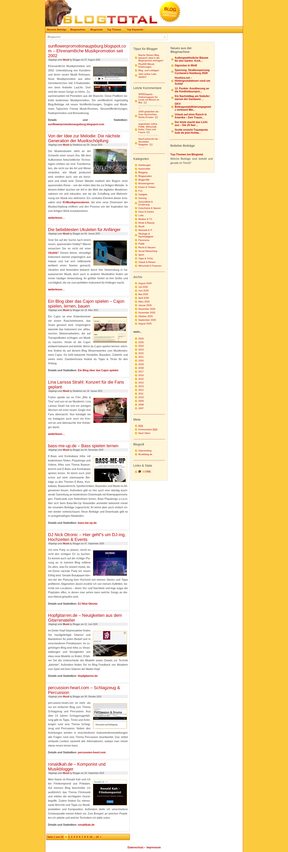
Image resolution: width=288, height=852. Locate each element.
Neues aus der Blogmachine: (181, 50)
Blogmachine (77, 29)
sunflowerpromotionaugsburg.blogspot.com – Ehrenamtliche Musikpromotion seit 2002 (87, 51)
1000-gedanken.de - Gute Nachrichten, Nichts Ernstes (149, 114)
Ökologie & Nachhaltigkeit (145, 235)
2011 (141, 393)
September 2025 (147, 320)
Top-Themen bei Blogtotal (186, 154)
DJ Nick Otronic (88, 603)
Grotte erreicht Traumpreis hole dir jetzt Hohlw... (191, 131)
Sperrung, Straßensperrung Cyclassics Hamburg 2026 (192, 72)
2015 (141, 379)
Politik (141, 243)
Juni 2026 (143, 290)
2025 (141, 342)
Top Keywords (135, 29)
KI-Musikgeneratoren (76, 202)
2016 (141, 375)
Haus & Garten (146, 211)
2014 (141, 382)
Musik (66, 60)
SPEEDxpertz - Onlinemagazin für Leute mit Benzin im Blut (148, 98)
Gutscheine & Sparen (149, 208)
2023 (141, 349)
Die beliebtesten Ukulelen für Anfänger (84, 229)
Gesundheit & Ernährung (145, 203)
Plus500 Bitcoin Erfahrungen (146, 65)
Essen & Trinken (147, 187)
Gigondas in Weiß (186, 65)
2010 (141, 397)
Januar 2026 (145, 305)
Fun (140, 190)
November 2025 (146, 312)
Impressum (153, 847)
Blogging (143, 172)
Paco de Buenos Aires (148, 135)
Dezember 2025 (146, 309)
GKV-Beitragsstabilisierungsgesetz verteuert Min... (193, 106)
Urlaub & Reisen (147, 262)
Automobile (144, 168)
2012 (141, 390)
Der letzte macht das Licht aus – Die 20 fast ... (191, 124)
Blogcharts (96, 29)
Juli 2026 (143, 287)
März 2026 (144, 301)
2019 (141, 364)
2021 (141, 357)
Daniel (141, 148)
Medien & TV (145, 219)
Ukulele (53, 252)
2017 (141, 371)
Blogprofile (144, 179)
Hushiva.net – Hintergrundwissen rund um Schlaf (192, 80)
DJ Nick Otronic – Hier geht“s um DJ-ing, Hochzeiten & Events (87, 537)
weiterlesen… (56, 217)
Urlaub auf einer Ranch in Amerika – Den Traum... (191, 116)
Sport (141, 254)
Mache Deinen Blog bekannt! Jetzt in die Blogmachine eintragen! (150, 58)
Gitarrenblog (145, 450)
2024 (141, 346)
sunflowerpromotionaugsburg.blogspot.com (76, 124)
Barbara (142, 120)
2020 (141, 360)
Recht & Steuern (147, 247)
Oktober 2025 (145, 316)
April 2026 (143, 298)
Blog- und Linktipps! (148, 70)
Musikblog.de (145, 454)
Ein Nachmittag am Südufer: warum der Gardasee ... (192, 98)
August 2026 (145, 283)
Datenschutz (136, 847)
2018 (141, 368)
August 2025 (145, 323)
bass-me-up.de (87, 522)
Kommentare (147, 429)
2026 (141, 338)
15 (97, 836)
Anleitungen (144, 165)
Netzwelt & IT (145, 230)
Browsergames (146, 183)
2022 (141, 353)
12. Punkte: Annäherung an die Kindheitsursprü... (192, 90)
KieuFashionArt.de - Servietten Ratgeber (148, 142)
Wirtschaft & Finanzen (150, 265)
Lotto (141, 215)
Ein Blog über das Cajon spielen (98, 370)
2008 (141, 404)
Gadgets (142, 194)
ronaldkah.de (86, 824)
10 (91, 836)
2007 (141, 408)
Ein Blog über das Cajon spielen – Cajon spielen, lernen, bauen (86, 303)
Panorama (143, 240)
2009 (141, 401)
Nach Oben (144, 433)
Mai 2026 (143, 294)
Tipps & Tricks (145, 258)
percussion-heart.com (92, 752)
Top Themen (114, 29)
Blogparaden (145, 176)
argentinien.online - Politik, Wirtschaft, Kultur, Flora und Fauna (148, 128)
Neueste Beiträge (56, 29)
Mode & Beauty (146, 222)
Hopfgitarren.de (88, 675)
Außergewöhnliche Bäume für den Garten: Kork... (191, 59)
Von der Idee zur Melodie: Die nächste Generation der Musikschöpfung (84, 138)
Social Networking (147, 251)
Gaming (142, 198)
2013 (141, 386)
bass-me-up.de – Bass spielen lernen (83, 445)
